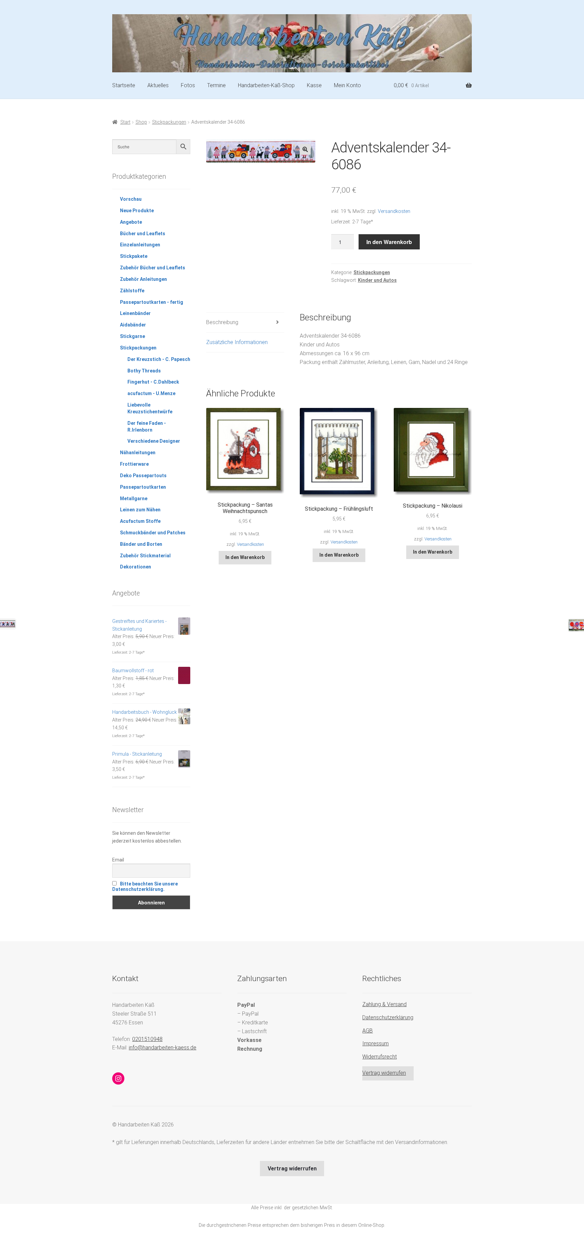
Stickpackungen (169, 122)
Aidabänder (133, 324)
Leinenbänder (135, 313)
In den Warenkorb (389, 242)
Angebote (131, 222)
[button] (305, 149)
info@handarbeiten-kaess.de (162, 1047)
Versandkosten (394, 211)
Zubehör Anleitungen (143, 279)
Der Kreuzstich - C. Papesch (158, 359)
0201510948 (147, 1039)
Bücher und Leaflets (142, 233)
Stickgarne (132, 336)
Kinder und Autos (377, 280)
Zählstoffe (132, 290)
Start (125, 122)
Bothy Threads (144, 370)
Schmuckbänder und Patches (153, 532)
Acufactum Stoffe (140, 521)
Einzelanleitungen (140, 244)
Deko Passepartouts (143, 475)
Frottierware (134, 464)
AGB (367, 1030)
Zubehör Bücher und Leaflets (152, 267)
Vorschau (131, 199)
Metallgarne (133, 498)
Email (118, 860)
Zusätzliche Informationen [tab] (237, 342)
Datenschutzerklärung (387, 1017)
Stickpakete (133, 256)
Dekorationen (135, 566)
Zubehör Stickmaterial (145, 555)
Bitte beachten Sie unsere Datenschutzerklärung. (145, 886)
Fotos (188, 85)
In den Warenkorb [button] (245, 557)
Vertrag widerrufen (384, 1073)
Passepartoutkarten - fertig (151, 302)
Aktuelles (158, 85)
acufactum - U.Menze (151, 393)
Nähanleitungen (137, 452)
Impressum (375, 1043)
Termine (216, 85)
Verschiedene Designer (153, 441)
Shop (141, 122)
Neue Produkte (137, 210)
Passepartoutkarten (143, 487)
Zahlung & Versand (384, 1004)
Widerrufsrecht (379, 1056)
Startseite (123, 85)
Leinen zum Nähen (140, 509)
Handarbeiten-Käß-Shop (266, 85)
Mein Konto (347, 85)
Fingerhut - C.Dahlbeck (153, 382)
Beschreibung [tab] (222, 322)
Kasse (314, 85)
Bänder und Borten (141, 544)
